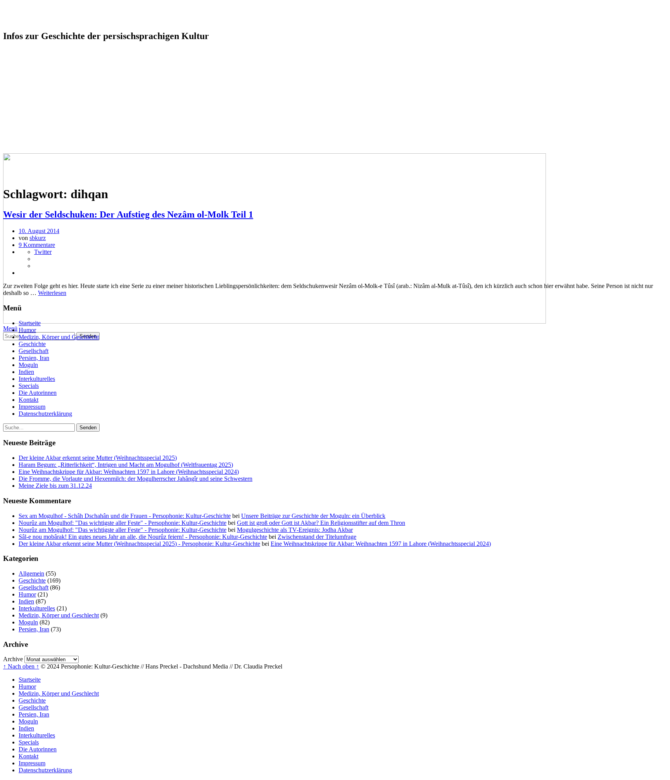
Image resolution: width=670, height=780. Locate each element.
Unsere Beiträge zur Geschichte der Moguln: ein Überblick (313, 516)
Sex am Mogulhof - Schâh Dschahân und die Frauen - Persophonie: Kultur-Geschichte (125, 516)
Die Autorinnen (38, 122)
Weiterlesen (52, 293)
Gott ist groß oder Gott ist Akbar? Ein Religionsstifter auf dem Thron (321, 522)
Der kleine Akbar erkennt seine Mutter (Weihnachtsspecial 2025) (98, 457)
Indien (26, 101)
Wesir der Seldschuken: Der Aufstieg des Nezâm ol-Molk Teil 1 (128, 214)
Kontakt (28, 129)
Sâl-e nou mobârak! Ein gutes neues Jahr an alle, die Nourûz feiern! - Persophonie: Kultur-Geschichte (143, 536)
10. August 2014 (39, 231)
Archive (13, 659)
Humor (27, 59)
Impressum (32, 136)
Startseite (30, 52)
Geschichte (32, 73)
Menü (10, 328)
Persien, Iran (34, 87)
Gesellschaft (33, 80)
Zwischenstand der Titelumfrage (317, 536)
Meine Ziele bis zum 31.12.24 (55, 485)
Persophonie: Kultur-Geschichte (88, 15)
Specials (29, 115)
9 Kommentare (37, 245)
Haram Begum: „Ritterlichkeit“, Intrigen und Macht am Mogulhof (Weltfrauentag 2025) (126, 464)
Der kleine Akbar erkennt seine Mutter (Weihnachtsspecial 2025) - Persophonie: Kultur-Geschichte (139, 543)
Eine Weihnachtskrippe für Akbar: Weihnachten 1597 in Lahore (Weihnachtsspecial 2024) (129, 471)
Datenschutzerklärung (45, 143)
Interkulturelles (37, 108)
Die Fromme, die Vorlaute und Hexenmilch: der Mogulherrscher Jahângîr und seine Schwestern (135, 478)
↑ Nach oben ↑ (21, 666)
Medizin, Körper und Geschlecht (59, 66)
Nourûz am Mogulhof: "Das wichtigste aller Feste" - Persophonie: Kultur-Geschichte (122, 522)
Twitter (43, 252)
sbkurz (37, 238)
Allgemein (31, 573)
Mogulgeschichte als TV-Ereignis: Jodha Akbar (295, 529)
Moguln (28, 94)
